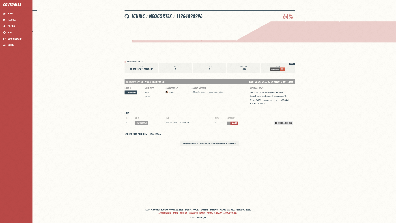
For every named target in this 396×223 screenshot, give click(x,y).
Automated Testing (230, 213)
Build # (128, 88)
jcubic (138, 16)
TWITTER (175, 213)
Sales (187, 209)
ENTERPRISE (215, 209)
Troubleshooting (160, 209)
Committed (131, 82)
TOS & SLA (183, 213)
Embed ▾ (292, 64)
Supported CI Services (197, 213)
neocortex (160, 16)
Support (195, 209)
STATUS (148, 209)
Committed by (172, 88)
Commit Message (199, 88)
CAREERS (204, 209)
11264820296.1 (141, 123)
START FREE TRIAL (228, 209)
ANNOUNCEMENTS (165, 213)
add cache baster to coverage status (207, 91)
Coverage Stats (256, 88)
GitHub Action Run (285, 123)
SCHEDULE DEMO (244, 209)
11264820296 (189, 16)
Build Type (149, 88)
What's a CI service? (214, 213)
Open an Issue (176, 209)
